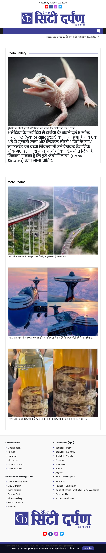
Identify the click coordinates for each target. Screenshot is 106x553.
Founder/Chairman (65, 485)
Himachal (13, 460)
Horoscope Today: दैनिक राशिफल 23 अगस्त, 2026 (62, 36)
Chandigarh (14, 447)
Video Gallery (15, 498)
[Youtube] (46, 6)
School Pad (14, 494)
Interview (60, 464)
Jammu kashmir (16, 464)
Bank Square (14, 490)
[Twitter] (60, 6)
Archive (12, 506)
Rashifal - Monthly (65, 452)
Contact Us (61, 494)
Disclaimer (74, 548)
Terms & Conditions (54, 548)
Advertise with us (64, 498)
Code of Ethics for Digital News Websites (77, 490)
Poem (58, 468)
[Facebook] (51, 6)
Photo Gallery (15, 502)
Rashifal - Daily (63, 447)
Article (59, 472)
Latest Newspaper (18, 481)
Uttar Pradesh (15, 468)
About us (60, 481)
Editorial (59, 460)
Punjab (11, 452)
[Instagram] (55, 6)
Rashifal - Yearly (64, 456)
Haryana (12, 456)
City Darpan (14, 485)
